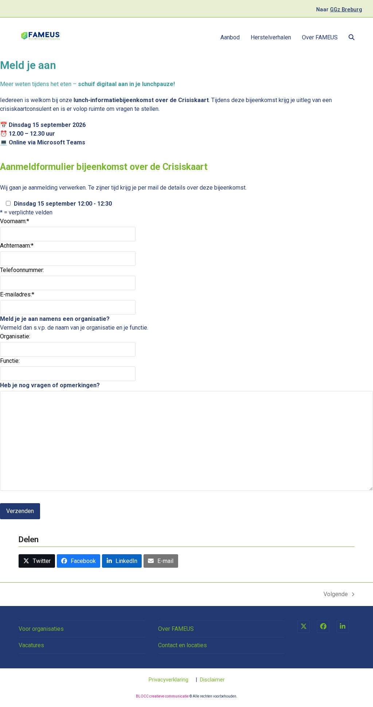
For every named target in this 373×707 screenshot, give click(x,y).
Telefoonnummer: (22, 270)
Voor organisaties (41, 628)
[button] (351, 37)
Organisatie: (15, 336)
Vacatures (31, 645)
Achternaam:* (17, 245)
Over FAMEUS (176, 628)
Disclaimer (212, 679)
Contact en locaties (182, 645)
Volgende (335, 595)
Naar (339, 9)
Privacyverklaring (168, 679)
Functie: (10, 360)
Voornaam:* (14, 221)
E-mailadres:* (17, 294)
